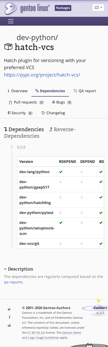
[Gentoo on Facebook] (9, 317)
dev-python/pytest (36, 212)
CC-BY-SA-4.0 (36, 332)
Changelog (55, 112)
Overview (19, 90)
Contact (100, 308)
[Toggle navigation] (10, 21)
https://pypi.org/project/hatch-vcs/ (42, 74)
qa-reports (13, 281)
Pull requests (27, 102)
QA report (87, 90)
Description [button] (20, 269)
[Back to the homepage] (27, 8)
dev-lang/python (34, 171)
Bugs (62, 102)
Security (20, 112)
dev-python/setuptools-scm (37, 228)
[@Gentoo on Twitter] (9, 310)
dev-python (36, 37)
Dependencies (52, 90)
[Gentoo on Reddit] (9, 326)
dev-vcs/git (29, 243)
